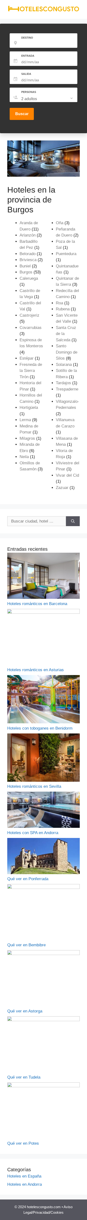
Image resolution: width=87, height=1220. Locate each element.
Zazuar (62, 487)
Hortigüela (29, 407)
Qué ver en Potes (23, 1143)
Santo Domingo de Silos (66, 352)
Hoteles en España (24, 1176)
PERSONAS (28, 92)
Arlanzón (28, 235)
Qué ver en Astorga (24, 1011)
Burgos (26, 272)
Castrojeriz (29, 315)
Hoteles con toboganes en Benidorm (39, 728)
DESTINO (27, 37)
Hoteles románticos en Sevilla (34, 786)
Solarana (64, 364)
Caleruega (29, 278)
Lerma (25, 420)
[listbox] (47, 99)
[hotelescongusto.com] (43, 10)
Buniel (25, 266)
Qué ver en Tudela (23, 1077)
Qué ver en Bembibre (26, 945)
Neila (24, 456)
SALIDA (26, 73)
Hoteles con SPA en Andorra (32, 832)
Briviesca (28, 260)
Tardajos (63, 383)
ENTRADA (27, 55)
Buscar (22, 114)
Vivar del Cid (67, 475)
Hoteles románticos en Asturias (35, 670)
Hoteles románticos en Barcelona (37, 603)
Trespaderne (67, 389)
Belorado (28, 253)
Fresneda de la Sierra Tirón (31, 370)
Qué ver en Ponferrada (27, 879)
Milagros (27, 438)
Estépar (27, 358)
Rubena (63, 309)
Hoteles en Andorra (24, 1184)
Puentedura (66, 253)
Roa (59, 303)
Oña (59, 223)
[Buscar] (73, 521)
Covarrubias (31, 327)
